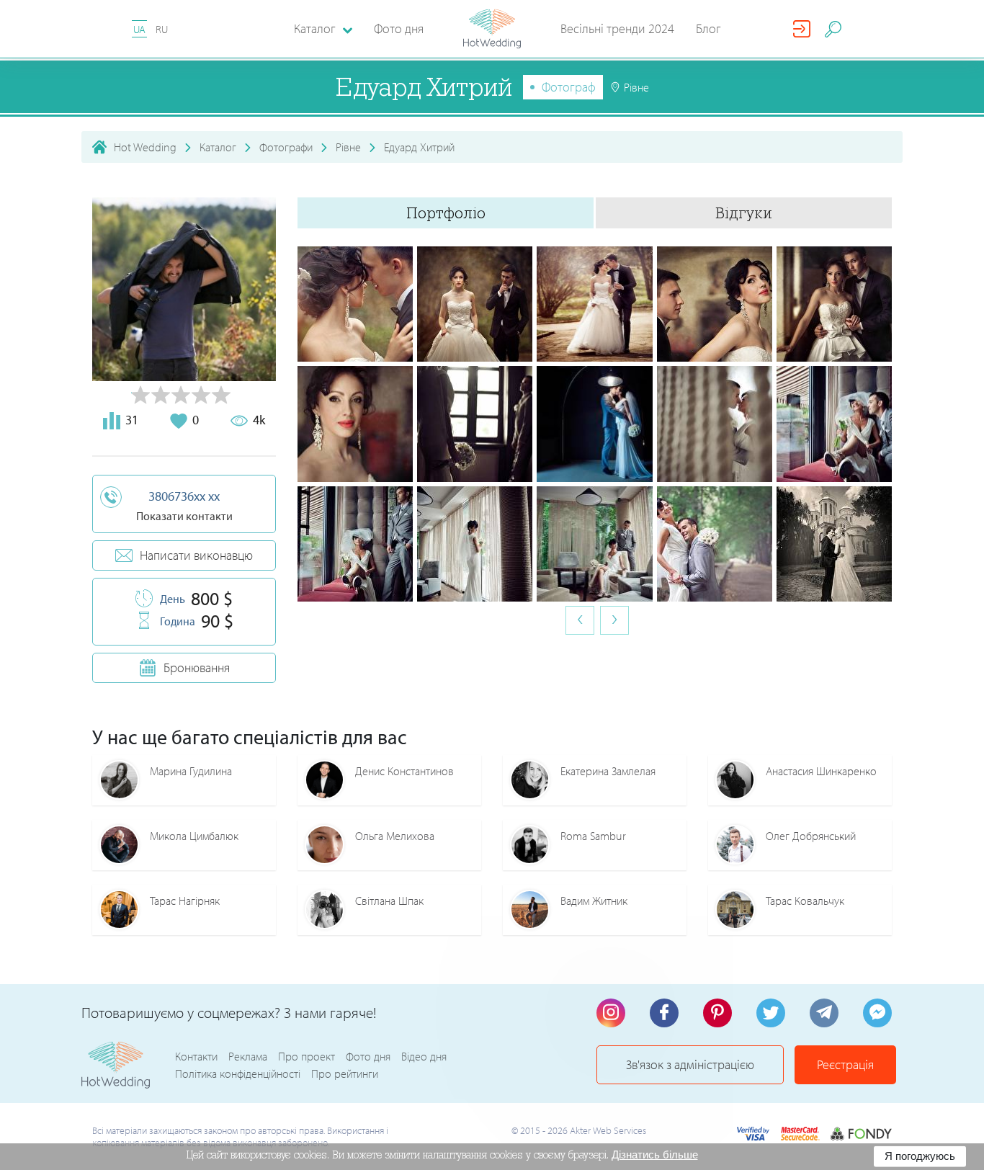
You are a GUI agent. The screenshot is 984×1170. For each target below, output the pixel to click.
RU (162, 29)
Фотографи (286, 147)
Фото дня (399, 28)
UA (139, 29)
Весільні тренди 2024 (617, 28)
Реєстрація (845, 1064)
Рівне (348, 147)
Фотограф (569, 87)
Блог (708, 28)
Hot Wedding (145, 147)
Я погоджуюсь (920, 1156)
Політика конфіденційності (237, 1073)
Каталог (218, 147)
